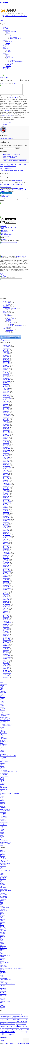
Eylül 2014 (6, 550)
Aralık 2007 (6, 667)
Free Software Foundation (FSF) (8, 756)
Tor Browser (3, 972)
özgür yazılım (11, 1034)
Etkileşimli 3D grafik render (22, 1019)
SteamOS (2, 952)
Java (1, 790)
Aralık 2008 (6, 650)
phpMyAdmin (3, 889)
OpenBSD (2, 857)
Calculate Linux (4, 701)
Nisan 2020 (6, 454)
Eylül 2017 (6, 499)
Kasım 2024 (6, 375)
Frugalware (3, 754)
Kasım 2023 (6, 392)
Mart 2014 (6, 559)
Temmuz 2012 (7, 588)
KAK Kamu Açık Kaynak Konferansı (9, 793)
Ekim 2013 (6, 566)
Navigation (4, 2)
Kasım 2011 (6, 599)
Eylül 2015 (6, 533)
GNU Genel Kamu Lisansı (7, 1024)
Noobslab (2, 854)
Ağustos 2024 (6, 379)
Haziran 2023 (6, 399)
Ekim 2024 (6, 376)
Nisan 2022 (6, 420)
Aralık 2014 (6, 546)
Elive (1, 743)
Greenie (2, 766)
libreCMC (2, 806)
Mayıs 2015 (6, 539)
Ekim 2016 (6, 514)
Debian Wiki (3, 723)
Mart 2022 (6, 421)
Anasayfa (5, 27)
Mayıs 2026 (6, 349)
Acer (1, 682)
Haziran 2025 (6, 365)
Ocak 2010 (6, 631)
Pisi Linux (2, 893)
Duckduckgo (3, 738)
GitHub (5, 124)
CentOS (2, 705)
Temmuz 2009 (7, 640)
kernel (19, 1026)
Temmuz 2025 (7, 364)
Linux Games (3, 816)
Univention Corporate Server (7, 984)
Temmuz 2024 (7, 381)
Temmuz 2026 (7, 346)
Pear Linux (3, 879)
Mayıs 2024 (6, 384)
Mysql (1, 845)
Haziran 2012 (6, 589)
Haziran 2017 (6, 503)
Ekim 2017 (6, 497)
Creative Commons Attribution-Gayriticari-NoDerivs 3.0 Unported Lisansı (13, 190)
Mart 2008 (6, 663)
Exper (1, 747)
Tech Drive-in (3, 966)
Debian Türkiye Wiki (5, 725)
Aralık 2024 (6, 374)
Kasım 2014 (6, 548)
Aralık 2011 (6, 598)
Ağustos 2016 (6, 517)
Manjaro (2, 833)
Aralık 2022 (6, 408)
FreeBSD (2, 751)
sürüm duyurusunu (7, 115)
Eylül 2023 (6, 395)
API (6, 1014)
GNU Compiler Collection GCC (8, 771)
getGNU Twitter (4, 761)
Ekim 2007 (6, 668)
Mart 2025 (6, 369)
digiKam (2, 730)
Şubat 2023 (6, 405)
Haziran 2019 (6, 468)
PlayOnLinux (3, 897)
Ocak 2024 (6, 389)
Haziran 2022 (6, 417)
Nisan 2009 (6, 644)
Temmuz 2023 (7, 398)
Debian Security (4, 721)
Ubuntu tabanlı (22, 1029)
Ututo (1, 986)
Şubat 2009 (6, 647)
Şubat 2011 (6, 612)
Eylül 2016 (6, 516)
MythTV (2, 850)
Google (2, 777)
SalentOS (2, 917)
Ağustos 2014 (6, 552)
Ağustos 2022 (6, 414)
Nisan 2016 (6, 523)
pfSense (2, 883)
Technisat (2, 969)
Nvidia (1, 853)
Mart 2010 (6, 628)
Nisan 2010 (6, 627)
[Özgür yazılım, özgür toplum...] (12, 14)
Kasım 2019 (6, 461)
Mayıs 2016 (6, 522)
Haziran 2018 (6, 486)
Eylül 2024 (6, 378)
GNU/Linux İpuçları (11, 31)
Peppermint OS (4, 881)
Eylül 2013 (6, 568)
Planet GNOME (4, 894)
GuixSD (2, 780)
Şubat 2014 (6, 561)
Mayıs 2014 (6, 556)
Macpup (2, 830)
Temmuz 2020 (7, 450)
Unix (27, 1029)
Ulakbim (2, 981)
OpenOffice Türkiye (5, 863)
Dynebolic (2, 740)
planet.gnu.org (3, 896)
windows (18, 1032)
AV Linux (2, 695)
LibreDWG (15, 97)
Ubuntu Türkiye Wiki (5, 979)
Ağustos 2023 (6, 397)
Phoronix (2, 884)
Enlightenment (3, 744)
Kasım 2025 (6, 358)
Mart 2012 (6, 594)
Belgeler (5, 48)
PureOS (2, 903)
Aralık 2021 (6, 425)
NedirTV (8, 64)
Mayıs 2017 (6, 504)
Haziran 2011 (6, 607)
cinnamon (19, 1016)
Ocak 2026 (6, 355)
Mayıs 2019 (6, 470)
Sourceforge (3, 946)
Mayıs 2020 (6, 453)
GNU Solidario (4, 773)
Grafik (8, 43)
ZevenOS (2, 1007)
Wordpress (2, 999)
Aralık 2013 (6, 563)
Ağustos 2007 (6, 671)
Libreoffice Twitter (5, 810)
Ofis (7, 44)
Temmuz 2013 (7, 571)
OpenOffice (3, 861)
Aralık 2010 (6, 615)
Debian (11, 35)
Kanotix (2, 796)
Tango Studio (3, 965)
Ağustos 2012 (6, 586)
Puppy (1, 902)
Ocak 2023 (6, 407)
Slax (1, 938)
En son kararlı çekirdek (11, 1019)
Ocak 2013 (6, 579)
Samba (1, 920)
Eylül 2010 (6, 619)
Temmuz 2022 (7, 415)
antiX (1, 687)
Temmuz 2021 (7, 433)
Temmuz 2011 (6, 605)
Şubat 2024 (6, 388)
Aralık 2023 (6, 391)
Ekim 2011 (6, 601)
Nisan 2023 (6, 402)
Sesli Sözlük (3, 930)
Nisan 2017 (6, 506)
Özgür (26, 1032)
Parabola (2, 874)
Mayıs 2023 (6, 401)
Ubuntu (2, 976)
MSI (1, 838)
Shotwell (2, 932)
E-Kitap (8, 50)
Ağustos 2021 (6, 431)
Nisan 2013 (6, 575)
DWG (15, 164)
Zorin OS (2, 1008)
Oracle (1, 867)
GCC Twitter (3, 774)
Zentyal (2, 1004)
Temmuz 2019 (7, 467)
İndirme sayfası (7, 122)
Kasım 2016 (6, 513)
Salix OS (2, 919)
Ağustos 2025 (6, 362)
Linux (8, 33)
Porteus (2, 900)
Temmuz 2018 (7, 484)
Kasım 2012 (6, 582)
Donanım (5, 28)
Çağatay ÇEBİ (3, 717)
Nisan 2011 (6, 609)
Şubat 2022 (6, 422)
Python (8, 56)
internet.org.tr (3, 789)
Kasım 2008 (6, 651)
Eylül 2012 (6, 585)
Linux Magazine (4, 822)
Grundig (2, 779)
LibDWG (6, 110)
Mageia (2, 832)
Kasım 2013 (6, 565)
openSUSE (3, 866)
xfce (22, 1032)
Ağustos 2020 (6, 448)
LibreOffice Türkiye (5, 809)
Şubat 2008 (6, 664)
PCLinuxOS (3, 877)
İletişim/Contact (7, 68)
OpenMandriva (4, 860)
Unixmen (2, 985)
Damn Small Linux (5, 718)
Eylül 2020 (6, 447)
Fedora (2, 750)
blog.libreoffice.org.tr (15, 38)
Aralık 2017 (6, 494)
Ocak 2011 (6, 614)
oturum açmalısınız (17, 180)
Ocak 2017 (6, 510)
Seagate (2, 926)
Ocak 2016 (6, 527)
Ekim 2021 (6, 428)
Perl (1, 880)
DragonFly (3, 734)
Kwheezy (2, 803)
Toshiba (2, 974)
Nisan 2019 (6, 471)
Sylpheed (2, 958)
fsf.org (1, 273)
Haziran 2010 (6, 624)
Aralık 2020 (6, 443)
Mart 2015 (6, 542)
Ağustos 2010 (6, 621)
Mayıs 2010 (6, 625)
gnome (13, 1022)
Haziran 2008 (6, 658)
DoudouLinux (3, 733)
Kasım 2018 (6, 479)
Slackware (2, 936)
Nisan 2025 (6, 368)
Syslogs (2, 959)
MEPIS (2, 836)
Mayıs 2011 (6, 608)
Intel (1, 786)
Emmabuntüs (3, 746)
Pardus (1, 873)
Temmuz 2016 (7, 519)
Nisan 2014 (6, 558)
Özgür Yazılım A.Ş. (5, 870)
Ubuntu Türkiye (4, 978)
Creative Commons (5, 714)
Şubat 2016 (6, 526)
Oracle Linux (3, 869)
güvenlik (18, 1024)
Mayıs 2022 (6, 418)
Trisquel (2, 975)
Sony (1, 945)
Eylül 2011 (6, 602)
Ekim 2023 (6, 394)
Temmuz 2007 (7, 673)
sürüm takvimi (22, 1028)
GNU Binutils (3, 770)
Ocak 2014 (6, 562)
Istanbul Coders (10, 57)
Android (2, 685)
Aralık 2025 (6, 356)
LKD (1, 826)
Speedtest (2, 949)
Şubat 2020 (6, 457)
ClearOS (2, 707)
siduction (2, 933)
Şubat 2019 (6, 474)
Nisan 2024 (6, 385)
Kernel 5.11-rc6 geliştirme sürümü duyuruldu (11, 170)
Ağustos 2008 (6, 655)
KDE (1, 797)
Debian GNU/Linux (5, 720)
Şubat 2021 (6, 440)
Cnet (1, 711)
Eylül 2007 (6, 670)
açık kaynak (17, 1014)
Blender (2, 698)
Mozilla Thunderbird (5, 842)
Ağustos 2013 (6, 569)
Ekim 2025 (6, 359)
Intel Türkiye (3, 787)
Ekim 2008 (6, 653)
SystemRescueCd (4, 962)
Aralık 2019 (6, 460)
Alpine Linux (3, 684)
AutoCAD (2, 164)
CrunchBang (3, 715)
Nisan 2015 (6, 540)
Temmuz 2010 (7, 622)
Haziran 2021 (6, 434)
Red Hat (2, 913)
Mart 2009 (6, 645)
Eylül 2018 (6, 481)
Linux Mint (3, 823)
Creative (2, 712)
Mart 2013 (6, 576)
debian (22, 1016)
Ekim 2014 (6, 549)
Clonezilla (2, 708)
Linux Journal (3, 817)
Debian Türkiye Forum (6, 724)
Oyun (7, 58)
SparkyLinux (3, 948)
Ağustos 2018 (6, 483)
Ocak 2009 (6, 648)
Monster (2, 839)
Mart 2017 (6, 507)
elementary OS (4, 741)
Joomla (2, 792)
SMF (1, 940)
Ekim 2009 (6, 635)
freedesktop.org (3, 1022)
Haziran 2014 (6, 555)
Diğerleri (8, 66)
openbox (6, 1028)
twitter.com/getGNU (21, 256)
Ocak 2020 (6, 458)
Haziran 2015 (6, 537)
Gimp (7, 54)
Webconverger (3, 994)
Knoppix (2, 800)
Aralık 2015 (6, 529)
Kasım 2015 (6, 530)
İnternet (5, 47)
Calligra (2, 702)
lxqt (0, 1028)
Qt (0, 871)
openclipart (3, 858)
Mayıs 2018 (6, 487)
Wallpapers (6, 67)
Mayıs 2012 (6, 591)
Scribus (2, 925)
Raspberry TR (3, 910)
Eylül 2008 (6, 654)
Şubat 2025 (6, 371)
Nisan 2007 (6, 674)
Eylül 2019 (6, 464)
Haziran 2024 (6, 382)
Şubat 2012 (6, 595)
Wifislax (2, 997)
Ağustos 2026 (6, 345)
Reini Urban (12, 166)
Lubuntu (2, 829)
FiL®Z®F (2, 1040)
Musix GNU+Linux (5, 843)
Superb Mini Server (5, 955)
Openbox (2, 856)
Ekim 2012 (6, 584)
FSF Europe (3, 757)
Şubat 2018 (6, 491)
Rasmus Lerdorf (16, 1028)
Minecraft (12, 60)
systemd (2, 961)
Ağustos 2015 (6, 535)
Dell (1, 728)
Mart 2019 (6, 473)
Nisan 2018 (6, 489)
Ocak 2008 (6, 665)
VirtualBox (3, 991)
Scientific (2, 923)
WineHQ (2, 998)
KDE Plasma (13, 1026)
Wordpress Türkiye (5, 1001)
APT (1, 689)
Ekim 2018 (6, 480)
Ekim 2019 (6, 463)
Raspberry (2, 906)
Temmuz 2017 (7, 502)
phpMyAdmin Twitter (5, 890)
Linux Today (3, 825)
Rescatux (2, 915)
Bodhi (1, 700)
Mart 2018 (6, 490)
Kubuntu (2, 802)
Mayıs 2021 (6, 435)
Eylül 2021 (6, 430)
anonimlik (2, 1014)
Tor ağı (14, 1029)
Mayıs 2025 (6, 366)
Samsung (2, 922)
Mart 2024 (6, 387)
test (26, 1028)
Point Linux (3, 899)
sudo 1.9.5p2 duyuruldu (6, 168)
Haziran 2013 (6, 572)
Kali (1, 794)
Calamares (15, 1016)
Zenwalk (2, 1005)
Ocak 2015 (6, 545)
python (11, 1028)
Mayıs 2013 (6, 573)
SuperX (2, 956)
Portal (11, 63)
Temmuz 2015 (7, 536)
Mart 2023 (6, 404)
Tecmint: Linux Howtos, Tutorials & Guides (11, 968)
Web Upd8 (3, 995)
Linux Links (3, 820)
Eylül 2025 (6, 361)
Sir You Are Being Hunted (16, 61)
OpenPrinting (3, 864)
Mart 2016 (6, 525)
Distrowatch (3, 731)
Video (4, 53)
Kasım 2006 (6, 677)
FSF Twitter (3, 758)
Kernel (1, 799)
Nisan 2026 (6, 351)
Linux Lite (2, 819)
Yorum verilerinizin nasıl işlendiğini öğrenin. (11, 184)
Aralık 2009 (6, 632)
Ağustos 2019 (6, 466)
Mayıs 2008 (6, 660)
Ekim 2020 (6, 445)
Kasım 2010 (6, 617)
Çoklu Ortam (9, 41)
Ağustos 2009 (6, 638)
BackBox (2, 697)
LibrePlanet (3, 812)
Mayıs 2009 (6, 642)
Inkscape (2, 784)
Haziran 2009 (6, 641)
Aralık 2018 (6, 477)
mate (3, 1028)
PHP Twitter (3, 887)
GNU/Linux (6, 30)
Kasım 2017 (6, 496)
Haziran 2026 (6, 348)
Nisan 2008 (6, 661)
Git (1, 764)
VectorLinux (3, 988)
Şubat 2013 (6, 578)
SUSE (1, 953)
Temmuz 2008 (7, 657)
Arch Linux (3, 692)
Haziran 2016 (6, 520)
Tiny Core (2, 971)
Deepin (2, 727)
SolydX (2, 943)
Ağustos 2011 (6, 604)
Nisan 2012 (6, 592)
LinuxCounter (3, 815)
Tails (1, 963)
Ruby (1, 916)
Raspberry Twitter (4, 907)
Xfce (1, 1002)
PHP (1, 886)
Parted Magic (3, 876)
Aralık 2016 (6, 512)
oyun (9, 1028)
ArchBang (2, 691)
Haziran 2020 (6, 451)
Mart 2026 (6, 352)
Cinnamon (2, 710)
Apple (1, 688)
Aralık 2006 (6, 676)
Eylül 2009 (6, 637)
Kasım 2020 (6, 444)
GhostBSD (3, 763)
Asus (1, 694)
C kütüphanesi (9, 164)
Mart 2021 (6, 438)
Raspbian (2, 909)
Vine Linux (3, 989)
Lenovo (2, 804)
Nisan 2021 (6, 437)
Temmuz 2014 (7, 553)
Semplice (2, 929)
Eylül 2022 (6, 412)
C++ (11, 1016)
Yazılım (5, 40)
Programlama (6, 45)
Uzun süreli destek (7, 1031)
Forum (8, 34)
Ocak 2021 (6, 441)
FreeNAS (2, 753)
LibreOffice (3, 807)
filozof (2, 83)
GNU (10, 97)
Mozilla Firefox (4, 840)
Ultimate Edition (4, 982)
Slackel (2, 935)
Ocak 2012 (6, 596)
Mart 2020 (6, 456)
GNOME (2, 767)
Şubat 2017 (6, 509)
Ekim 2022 (6, 411)
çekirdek (4, 1034)
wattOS (2, 992)
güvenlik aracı (23, 1024)
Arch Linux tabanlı (11, 1014)
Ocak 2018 (6, 493)
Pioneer (2, 892)
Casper (2, 704)
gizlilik (9, 1022)
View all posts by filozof (7, 138)
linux (25, 1026)
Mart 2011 (5, 611)
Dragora (2, 735)
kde (8, 1026)
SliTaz (1, 939)
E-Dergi (8, 51)
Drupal (2, 737)
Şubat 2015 (6, 543)
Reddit (1, 912)
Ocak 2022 (6, 424)
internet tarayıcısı (3, 1026)
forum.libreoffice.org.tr (15, 37)
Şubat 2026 (6, 353)
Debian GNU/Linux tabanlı (15, 1018)
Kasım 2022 (6, 410)
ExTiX (1, 748)
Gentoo (2, 760)
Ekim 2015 (6, 532)
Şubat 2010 (6, 630)
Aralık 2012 (6, 581)
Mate (1, 835)
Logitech (2, 827)
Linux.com (3, 813)
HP (1, 781)
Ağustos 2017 (6, 500)
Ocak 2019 (6, 476)
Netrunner (2, 851)
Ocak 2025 (6, 372)
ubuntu (17, 1029)
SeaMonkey (3, 927)
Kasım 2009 (6, 634)
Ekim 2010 (6, 618)
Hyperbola (2, 783)
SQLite (2, 950)
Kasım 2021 (6, 427)
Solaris (1, 942)
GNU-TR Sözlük (4, 776)
